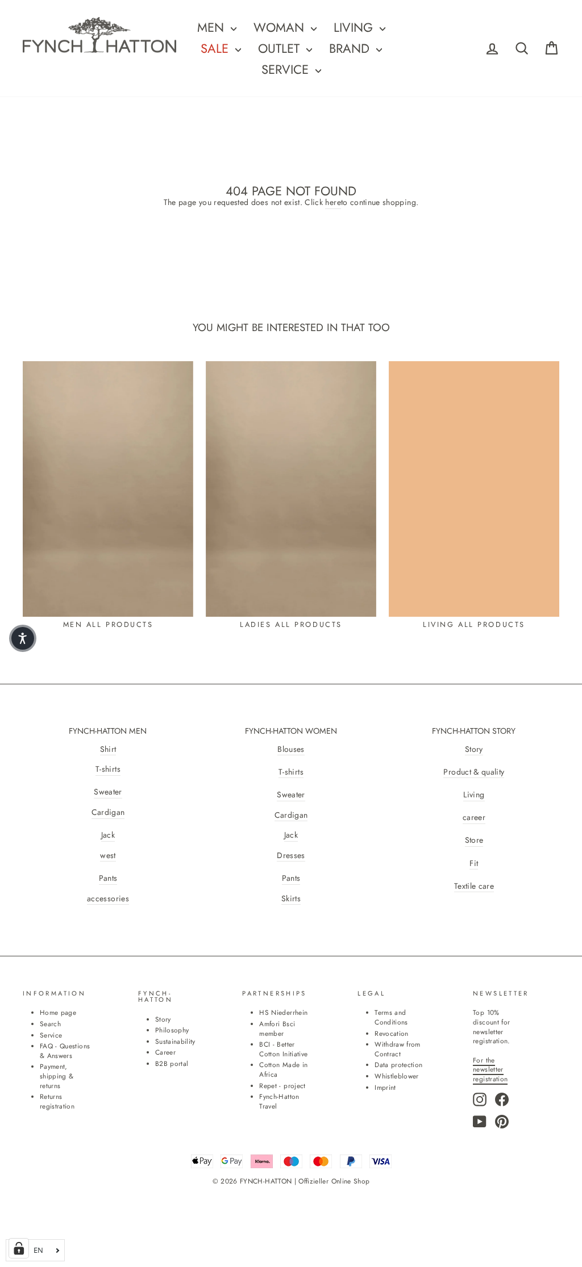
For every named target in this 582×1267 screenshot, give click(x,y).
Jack (108, 835)
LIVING (355, 27)
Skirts (291, 898)
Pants (108, 878)
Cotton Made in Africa (283, 1069)
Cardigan (108, 812)
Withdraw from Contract (398, 1049)
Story (474, 749)
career (474, 817)
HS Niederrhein (283, 1012)
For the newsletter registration (490, 1069)
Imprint (385, 1087)
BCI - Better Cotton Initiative (283, 1049)
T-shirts (107, 769)
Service (287, 69)
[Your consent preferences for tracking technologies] (18, 1248)
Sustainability (175, 1041)
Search (50, 1023)
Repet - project (282, 1085)
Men (212, 27)
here (332, 202)
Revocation (392, 1033)
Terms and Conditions (391, 1017)
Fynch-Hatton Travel (279, 1101)
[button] (22, 638)
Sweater (108, 792)
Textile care (474, 886)
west (107, 855)
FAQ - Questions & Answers (65, 1050)
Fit (473, 863)
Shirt (108, 749)
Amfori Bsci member (277, 1028)
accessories (108, 898)
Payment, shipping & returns (57, 1075)
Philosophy (172, 1030)
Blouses (290, 749)
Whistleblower (397, 1076)
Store (474, 840)
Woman (280, 27)
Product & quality (473, 772)
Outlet (281, 48)
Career (165, 1052)
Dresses (291, 855)
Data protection (398, 1064)
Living (473, 794)
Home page (58, 1012)
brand (351, 48)
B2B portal (172, 1063)
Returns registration (57, 1101)
